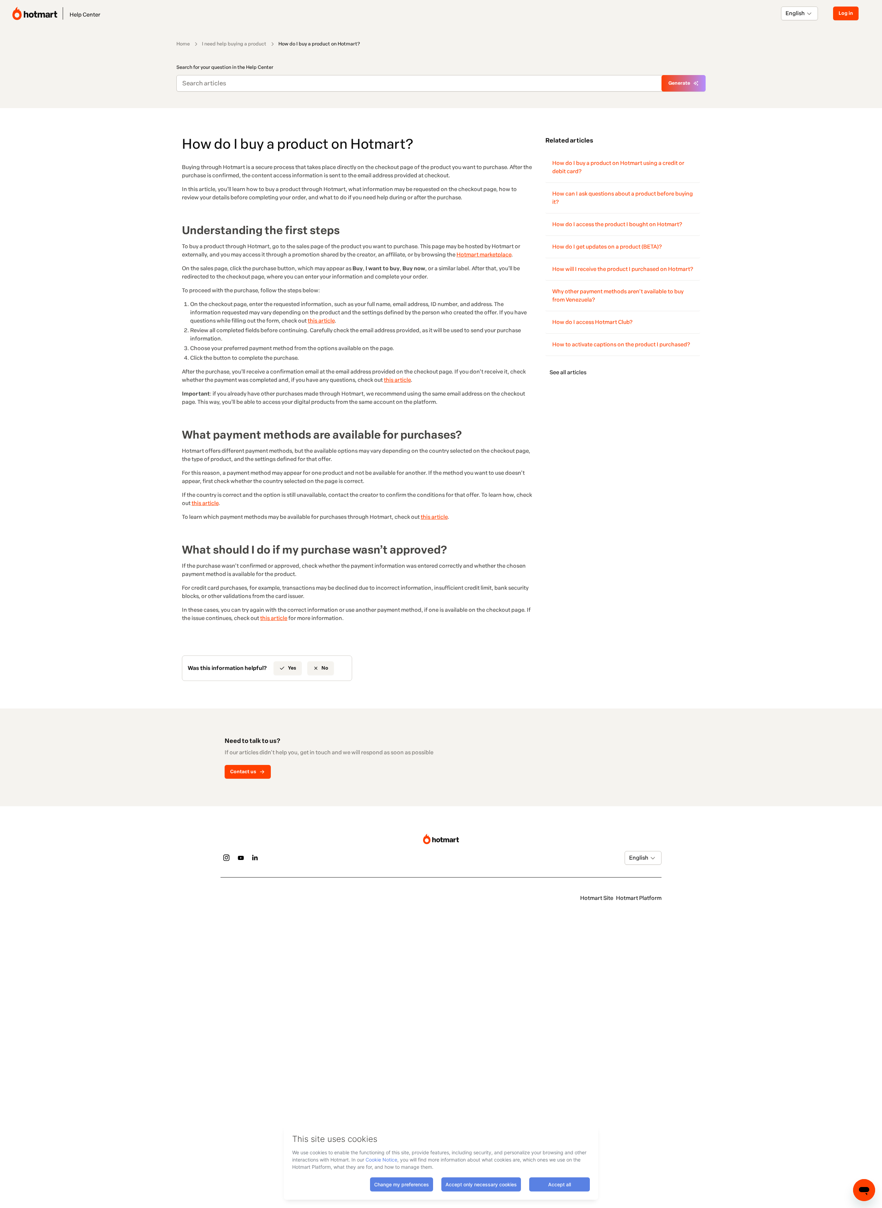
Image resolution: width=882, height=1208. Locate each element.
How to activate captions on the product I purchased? (621, 344)
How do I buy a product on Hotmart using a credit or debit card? (618, 167)
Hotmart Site (596, 898)
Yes (292, 668)
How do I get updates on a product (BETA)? (607, 246)
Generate (679, 83)
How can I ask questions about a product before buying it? (622, 197)
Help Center (85, 14)
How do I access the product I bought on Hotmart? (617, 224)
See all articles (568, 372)
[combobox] (786, 13)
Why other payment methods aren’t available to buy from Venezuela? (618, 295)
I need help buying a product (234, 44)
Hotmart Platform (639, 898)
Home (183, 44)
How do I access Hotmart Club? (592, 322)
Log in (846, 13)
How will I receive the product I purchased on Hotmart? (622, 269)
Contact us (243, 772)
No (324, 668)
